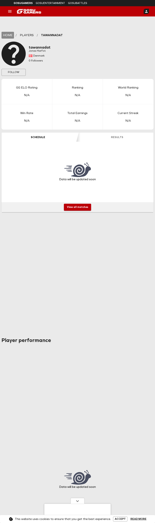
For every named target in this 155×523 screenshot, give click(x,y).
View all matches (77, 207)
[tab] (38, 137)
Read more (138, 519)
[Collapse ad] (77, 501)
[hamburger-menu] (10, 11)
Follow (13, 72)
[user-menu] (146, 11)
